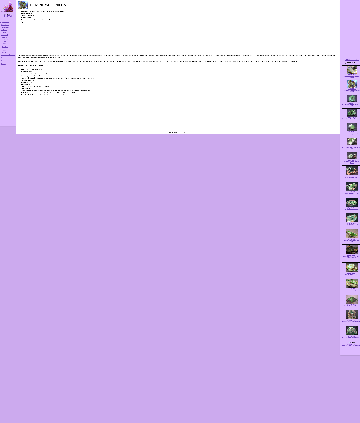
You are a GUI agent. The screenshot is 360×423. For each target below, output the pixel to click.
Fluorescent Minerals (8, 55)
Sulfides (4, 52)
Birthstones (5, 25)
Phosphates (30, 13)
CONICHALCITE (352, 60)
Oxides (4, 45)
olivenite (76, 90)
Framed (3, 32)
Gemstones (5, 27)
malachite (46, 90)
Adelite (28, 18)
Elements (4, 41)
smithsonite (86, 90)
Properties (4, 58)
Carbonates (5, 39)
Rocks (3, 61)
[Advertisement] (178, 37)
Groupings (4, 22)
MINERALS (8, 16)
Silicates (4, 48)
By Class (4, 37)
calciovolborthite (58, 61)
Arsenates (31, 15)
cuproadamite (68, 90)
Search (3, 64)
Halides (4, 43)
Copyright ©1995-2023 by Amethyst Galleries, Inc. (178, 132)
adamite (60, 90)
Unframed (4, 35)
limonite (40, 90)
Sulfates (4, 50)
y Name (4, 30)
